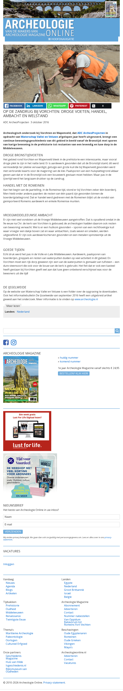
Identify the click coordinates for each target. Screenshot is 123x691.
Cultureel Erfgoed (16, 643)
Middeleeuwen (14, 612)
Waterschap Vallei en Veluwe (39, 137)
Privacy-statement (54, 682)
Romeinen (70, 636)
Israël (67, 593)
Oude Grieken (72, 640)
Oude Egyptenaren (75, 633)
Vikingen (69, 643)
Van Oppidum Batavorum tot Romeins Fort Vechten (77, 622)
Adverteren (71, 609)
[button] (61, 39)
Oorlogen (11, 640)
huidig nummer (69, 357)
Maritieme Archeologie (19, 633)
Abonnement (72, 605)
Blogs (9, 589)
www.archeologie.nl (86, 299)
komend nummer (70, 361)
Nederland (23, 311)
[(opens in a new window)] (6, 344)
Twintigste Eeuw (16, 619)
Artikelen (11, 593)
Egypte (68, 582)
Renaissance (13, 616)
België (68, 596)
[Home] (39, 27)
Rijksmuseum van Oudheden (16, 670)
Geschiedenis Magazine (13, 657)
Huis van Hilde (14, 662)
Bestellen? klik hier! (74, 373)
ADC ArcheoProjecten (91, 133)
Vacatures (70, 663)
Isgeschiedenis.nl (16, 665)
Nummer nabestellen (77, 616)
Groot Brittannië (74, 589)
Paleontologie (14, 636)
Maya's (68, 647)
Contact (68, 612)
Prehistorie (12, 605)
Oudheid (11, 609)
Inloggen (8, 564)
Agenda (10, 586)
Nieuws (10, 582)
